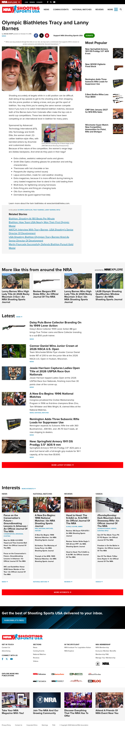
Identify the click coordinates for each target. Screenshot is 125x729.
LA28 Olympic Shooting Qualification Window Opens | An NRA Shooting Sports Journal (109, 295)
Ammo (80, 526)
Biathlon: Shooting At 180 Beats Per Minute (32, 218)
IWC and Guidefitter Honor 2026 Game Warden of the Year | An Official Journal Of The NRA (15, 570)
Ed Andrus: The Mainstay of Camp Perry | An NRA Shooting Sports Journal (46, 548)
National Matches (82, 9)
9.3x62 (68, 526)
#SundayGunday (103, 528)
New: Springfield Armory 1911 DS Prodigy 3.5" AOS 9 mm (51, 443)
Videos (99, 493)
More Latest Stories (72, 465)
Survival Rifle (102, 531)
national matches (46, 528)
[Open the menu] (116, 9)
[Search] (120, 9)
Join (26, 2)
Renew (32, 2)
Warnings (45, 725)
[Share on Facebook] (36, 34)
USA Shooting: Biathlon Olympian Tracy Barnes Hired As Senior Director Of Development (39, 238)
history (38, 531)
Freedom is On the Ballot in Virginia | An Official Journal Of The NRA (108, 548)
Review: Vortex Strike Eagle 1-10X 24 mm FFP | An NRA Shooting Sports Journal (78, 544)
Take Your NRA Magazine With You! (13, 712)
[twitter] (41, 34)
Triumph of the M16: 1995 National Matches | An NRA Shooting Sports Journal (45, 559)
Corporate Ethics (31, 725)
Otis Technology (16, 132)
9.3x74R (74, 526)
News (46, 9)
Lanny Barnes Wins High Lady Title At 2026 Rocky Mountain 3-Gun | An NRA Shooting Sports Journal (15, 296)
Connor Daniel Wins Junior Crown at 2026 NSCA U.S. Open (54, 347)
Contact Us (6, 647)
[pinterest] (47, 34)
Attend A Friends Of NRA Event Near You (107, 712)
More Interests (28, 489)
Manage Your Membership (105, 657)
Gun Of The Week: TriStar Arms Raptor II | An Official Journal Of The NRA (108, 559)
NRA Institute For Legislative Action (77, 647)
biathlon (28, 210)
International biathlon (46, 108)
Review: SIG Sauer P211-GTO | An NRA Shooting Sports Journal (77, 533)
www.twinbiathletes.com (58, 203)
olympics (21, 210)
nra (36, 528)
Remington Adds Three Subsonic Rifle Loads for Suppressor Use (54, 420)
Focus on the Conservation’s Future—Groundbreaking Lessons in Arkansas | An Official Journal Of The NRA (16, 523)
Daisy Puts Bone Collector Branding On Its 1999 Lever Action (55, 324)
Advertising (6, 651)
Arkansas (19, 534)
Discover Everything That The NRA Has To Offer (76, 713)
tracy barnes (38, 210)
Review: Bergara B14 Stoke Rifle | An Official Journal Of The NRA (45, 294)
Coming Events (61, 9)
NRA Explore (69, 651)
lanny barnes (50, 210)
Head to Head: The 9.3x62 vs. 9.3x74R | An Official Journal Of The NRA (78, 519)
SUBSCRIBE (14, 620)
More (18, 317)
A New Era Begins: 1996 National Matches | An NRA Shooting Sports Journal (45, 520)
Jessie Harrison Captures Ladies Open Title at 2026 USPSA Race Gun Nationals (55, 371)
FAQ (53, 725)
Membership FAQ (102, 654)
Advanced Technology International (20, 127)
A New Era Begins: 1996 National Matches (51, 395)
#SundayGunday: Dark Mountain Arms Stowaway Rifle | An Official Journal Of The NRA (108, 520)
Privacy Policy (6, 725)
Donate (39, 2)
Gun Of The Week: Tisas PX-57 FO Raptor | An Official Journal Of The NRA (108, 537)
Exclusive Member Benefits (106, 651)
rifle (58, 210)
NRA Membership (102, 647)
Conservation (9, 534)
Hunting (7, 536)
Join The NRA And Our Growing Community (45, 712)
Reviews (99, 9)
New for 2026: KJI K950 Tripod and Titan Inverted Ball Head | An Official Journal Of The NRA (15, 544)
